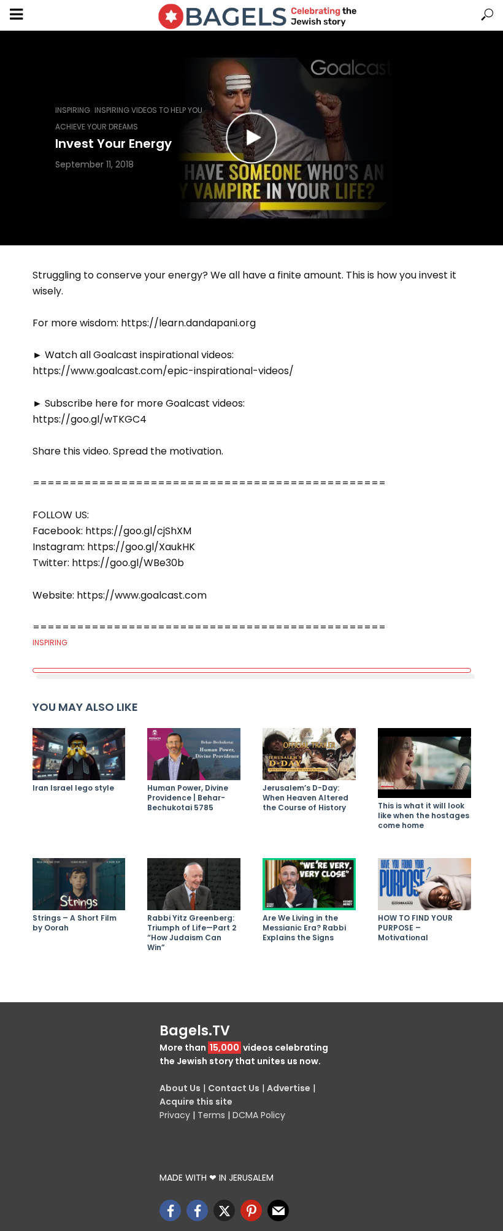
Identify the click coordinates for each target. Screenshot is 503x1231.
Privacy (174, 1115)
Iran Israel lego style (73, 788)
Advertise (288, 1088)
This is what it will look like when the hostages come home (423, 815)
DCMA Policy (258, 1115)
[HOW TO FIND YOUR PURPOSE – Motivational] (424, 884)
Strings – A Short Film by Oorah (75, 923)
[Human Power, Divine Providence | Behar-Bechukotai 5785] (193, 754)
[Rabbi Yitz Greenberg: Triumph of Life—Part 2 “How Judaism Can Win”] (193, 884)
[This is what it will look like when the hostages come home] (424, 763)
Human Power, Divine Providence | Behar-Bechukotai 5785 (187, 798)
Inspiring (72, 110)
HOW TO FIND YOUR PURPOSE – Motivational (415, 928)
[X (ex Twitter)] (224, 1210)
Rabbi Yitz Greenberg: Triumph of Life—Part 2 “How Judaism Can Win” (191, 933)
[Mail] (278, 1210)
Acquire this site (195, 1101)
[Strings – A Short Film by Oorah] (79, 884)
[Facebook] (170, 1210)
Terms (211, 1115)
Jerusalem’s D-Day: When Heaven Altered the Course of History (305, 798)
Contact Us (233, 1088)
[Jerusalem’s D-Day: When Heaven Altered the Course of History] (309, 754)
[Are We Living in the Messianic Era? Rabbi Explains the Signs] (309, 884)
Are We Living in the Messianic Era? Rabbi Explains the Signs (304, 928)
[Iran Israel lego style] (79, 754)
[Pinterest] (251, 1210)
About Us (180, 1088)
